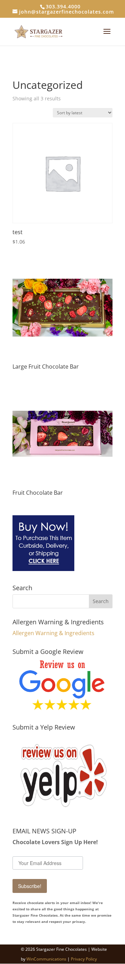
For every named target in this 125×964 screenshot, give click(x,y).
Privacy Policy (84, 959)
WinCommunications (46, 959)
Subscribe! (29, 885)
